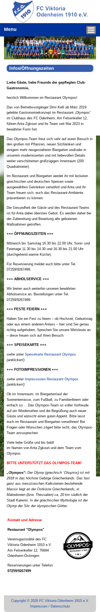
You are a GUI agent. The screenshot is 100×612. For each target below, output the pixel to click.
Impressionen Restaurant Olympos (51, 379)
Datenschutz (60, 606)
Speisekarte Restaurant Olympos (50, 354)
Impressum (38, 606)
